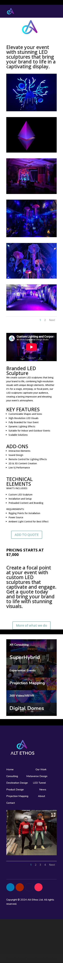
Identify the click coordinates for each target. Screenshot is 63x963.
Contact (10, 803)
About (42, 796)
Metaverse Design (36, 776)
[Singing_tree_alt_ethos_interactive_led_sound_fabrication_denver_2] (31, 110)
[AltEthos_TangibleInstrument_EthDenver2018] (31, 309)
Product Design (15, 789)
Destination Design (17, 783)
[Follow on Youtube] (20, 887)
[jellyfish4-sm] (31, 277)
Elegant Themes (25, 958)
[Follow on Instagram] (29, 887)
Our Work (41, 769)
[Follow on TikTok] (38, 887)
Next (52, 320)
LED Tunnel (39, 783)
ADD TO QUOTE (27, 534)
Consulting (12, 776)
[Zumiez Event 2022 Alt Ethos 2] (31, 193)
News (42, 789)
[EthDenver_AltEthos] (31, 236)
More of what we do (31, 625)
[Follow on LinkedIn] (10, 887)
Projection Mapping (17, 796)
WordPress (51, 958)
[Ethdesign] (31, 151)
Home (10, 769)
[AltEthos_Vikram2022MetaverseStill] (31, 854)
